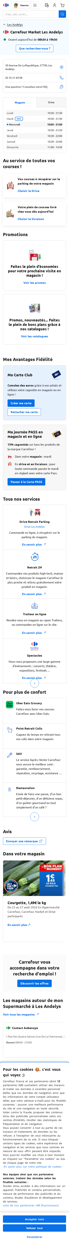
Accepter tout (34, 1219)
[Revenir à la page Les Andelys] (4, 24)
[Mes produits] (47, 5)
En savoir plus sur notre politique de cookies (32, 1166)
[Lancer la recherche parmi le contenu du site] (62, 14)
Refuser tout (34, 1228)
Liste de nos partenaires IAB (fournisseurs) (31, 1205)
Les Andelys (15, 24)
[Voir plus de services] (34, 683)
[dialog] (34, 1152)
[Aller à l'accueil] (6, 5)
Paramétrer (34, 1237)
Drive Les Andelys (34, 526)
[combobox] (34, 14)
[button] (35, 5)
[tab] (20, 102)
